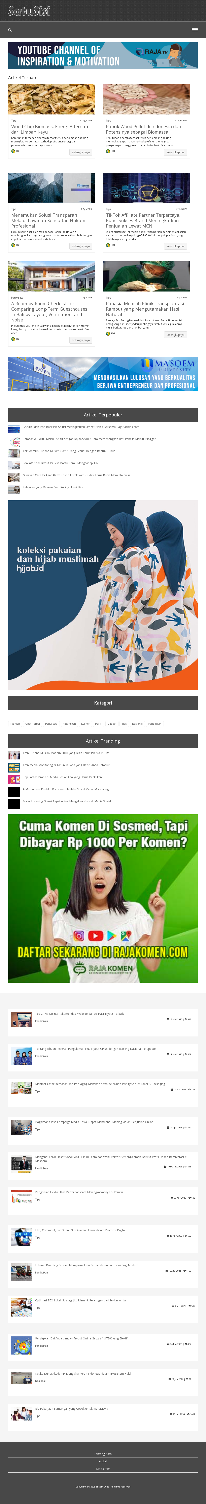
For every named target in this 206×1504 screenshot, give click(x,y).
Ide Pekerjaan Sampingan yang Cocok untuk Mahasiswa (71, 1408)
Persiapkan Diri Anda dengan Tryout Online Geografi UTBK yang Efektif (81, 1338)
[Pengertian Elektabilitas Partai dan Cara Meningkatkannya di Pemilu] (24, 1196)
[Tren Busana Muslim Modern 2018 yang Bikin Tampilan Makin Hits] (17, 755)
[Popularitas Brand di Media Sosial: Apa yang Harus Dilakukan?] (17, 779)
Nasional (137, 723)
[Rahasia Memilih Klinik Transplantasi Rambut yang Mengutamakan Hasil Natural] (146, 281)
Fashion (15, 723)
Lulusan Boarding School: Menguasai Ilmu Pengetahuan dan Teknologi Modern (86, 1265)
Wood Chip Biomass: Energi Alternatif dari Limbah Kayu (50, 129)
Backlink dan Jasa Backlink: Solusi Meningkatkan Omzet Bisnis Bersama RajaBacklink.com (81, 427)
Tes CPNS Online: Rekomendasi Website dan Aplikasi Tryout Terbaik (79, 1014)
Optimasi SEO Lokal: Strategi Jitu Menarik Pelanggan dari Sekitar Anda (80, 1300)
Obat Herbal (32, 723)
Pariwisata (17, 297)
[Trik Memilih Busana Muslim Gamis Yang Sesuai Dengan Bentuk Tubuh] (17, 453)
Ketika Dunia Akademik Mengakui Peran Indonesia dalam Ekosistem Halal (83, 1373)
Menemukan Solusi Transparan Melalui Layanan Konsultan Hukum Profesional (48, 220)
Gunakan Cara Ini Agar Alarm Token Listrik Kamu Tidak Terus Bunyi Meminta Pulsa (77, 475)
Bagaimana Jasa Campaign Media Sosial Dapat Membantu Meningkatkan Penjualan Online (94, 1122)
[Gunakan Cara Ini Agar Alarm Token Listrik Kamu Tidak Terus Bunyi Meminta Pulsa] (17, 477)
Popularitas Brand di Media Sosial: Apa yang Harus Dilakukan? (63, 777)
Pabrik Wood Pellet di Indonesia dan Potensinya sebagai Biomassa (143, 129)
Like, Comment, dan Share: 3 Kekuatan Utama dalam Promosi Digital (80, 1230)
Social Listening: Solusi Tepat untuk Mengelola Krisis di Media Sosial (67, 801)
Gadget (112, 723)
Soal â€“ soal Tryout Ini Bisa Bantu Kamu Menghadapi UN (60, 463)
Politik (98, 723)
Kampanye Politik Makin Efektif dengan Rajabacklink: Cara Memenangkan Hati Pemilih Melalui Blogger (89, 439)
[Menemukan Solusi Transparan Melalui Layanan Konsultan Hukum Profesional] (51, 193)
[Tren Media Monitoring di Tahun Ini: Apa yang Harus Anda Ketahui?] (17, 767)
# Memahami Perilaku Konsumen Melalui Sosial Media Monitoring (66, 789)
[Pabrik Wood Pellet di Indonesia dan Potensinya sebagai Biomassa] (146, 104)
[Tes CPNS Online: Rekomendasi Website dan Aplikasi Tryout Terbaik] (24, 1019)
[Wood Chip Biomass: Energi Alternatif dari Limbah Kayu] (51, 104)
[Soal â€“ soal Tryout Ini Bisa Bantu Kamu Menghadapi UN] (17, 465)
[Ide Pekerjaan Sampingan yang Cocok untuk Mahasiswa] (24, 1413)
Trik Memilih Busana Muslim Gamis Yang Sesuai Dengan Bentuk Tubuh (69, 451)
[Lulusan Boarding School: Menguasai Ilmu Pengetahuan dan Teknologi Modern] (24, 1272)
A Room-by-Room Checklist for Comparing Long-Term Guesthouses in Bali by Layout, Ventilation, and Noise (49, 311)
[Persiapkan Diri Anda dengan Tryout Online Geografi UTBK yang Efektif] (24, 1347)
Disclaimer (103, 1469)
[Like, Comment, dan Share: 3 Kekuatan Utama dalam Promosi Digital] (24, 1237)
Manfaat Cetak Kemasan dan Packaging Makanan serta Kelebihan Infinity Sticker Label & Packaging (100, 1084)
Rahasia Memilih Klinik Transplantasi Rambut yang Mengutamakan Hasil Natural (145, 308)
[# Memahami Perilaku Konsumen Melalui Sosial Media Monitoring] (17, 796)
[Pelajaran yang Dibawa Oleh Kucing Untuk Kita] (17, 489)
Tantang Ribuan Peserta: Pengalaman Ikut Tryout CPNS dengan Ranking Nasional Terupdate (95, 1049)
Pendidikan (155, 723)
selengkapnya (81, 152)
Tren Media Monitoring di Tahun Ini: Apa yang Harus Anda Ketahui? (66, 765)
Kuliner (85, 723)
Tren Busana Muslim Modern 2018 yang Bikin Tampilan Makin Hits (66, 753)
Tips (13, 120)
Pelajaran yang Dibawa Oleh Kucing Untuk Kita (53, 487)
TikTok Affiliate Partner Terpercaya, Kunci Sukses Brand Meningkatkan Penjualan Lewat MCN (143, 220)
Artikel (103, 1461)
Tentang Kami (103, 1454)
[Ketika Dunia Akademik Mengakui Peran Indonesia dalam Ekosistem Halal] (24, 1377)
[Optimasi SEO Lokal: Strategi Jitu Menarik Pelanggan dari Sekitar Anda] (24, 1307)
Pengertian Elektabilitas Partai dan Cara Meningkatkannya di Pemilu (79, 1192)
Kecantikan (69, 723)
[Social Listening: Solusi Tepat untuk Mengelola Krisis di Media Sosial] (17, 808)
